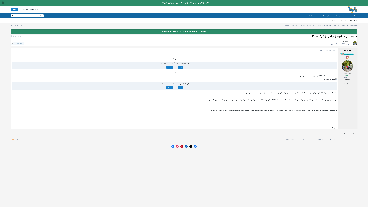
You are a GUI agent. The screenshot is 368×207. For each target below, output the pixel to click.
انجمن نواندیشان (339, 16)
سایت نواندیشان (351, 16)
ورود (180, 67)
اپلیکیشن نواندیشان (327, 16)
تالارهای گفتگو (353, 21)
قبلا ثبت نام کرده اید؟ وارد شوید (29, 10)
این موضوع (20, 16)
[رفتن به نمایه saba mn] (355, 43)
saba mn (345, 42)
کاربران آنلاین (343, 21)
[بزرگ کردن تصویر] (331, 79)
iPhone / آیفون (335, 44)
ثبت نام (14, 9)
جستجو (318, 21)
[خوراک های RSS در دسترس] (13, 139)
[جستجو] (13, 15)
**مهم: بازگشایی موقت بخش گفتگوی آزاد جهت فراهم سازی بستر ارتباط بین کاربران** (185, 3)
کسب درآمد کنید (314, 16)
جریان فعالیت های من (330, 21)
